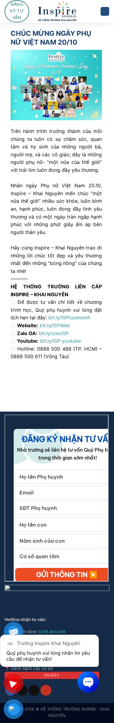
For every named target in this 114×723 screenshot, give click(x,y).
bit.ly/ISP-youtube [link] (60, 341)
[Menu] (105, 11)
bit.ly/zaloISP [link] (54, 333)
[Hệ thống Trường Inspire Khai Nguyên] (57, 11)
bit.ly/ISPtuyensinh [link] (69, 317)
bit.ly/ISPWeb (55, 325)
